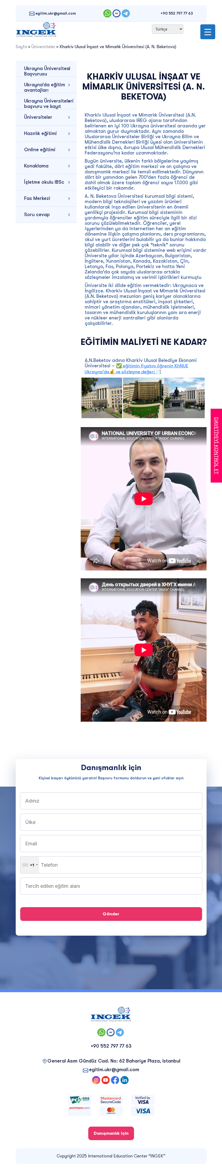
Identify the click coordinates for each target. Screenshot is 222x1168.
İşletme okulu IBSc (44, 182)
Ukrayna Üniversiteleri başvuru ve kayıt (49, 103)
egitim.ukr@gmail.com (55, 13)
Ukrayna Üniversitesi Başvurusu (47, 71)
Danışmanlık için (111, 1133)
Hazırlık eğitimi (40, 133)
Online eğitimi (40, 149)
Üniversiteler (43, 46)
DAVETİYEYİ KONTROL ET (216, 445)
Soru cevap (37, 214)
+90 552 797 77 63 (177, 13)
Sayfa (21, 46)
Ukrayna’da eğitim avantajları (44, 87)
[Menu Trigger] (207, 31)
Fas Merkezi (37, 198)
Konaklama (36, 166)
